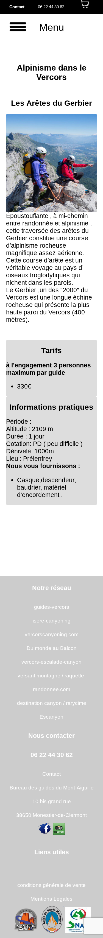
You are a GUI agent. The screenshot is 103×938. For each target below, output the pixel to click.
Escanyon (51, 717)
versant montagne (39, 675)
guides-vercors (51, 607)
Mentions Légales (51, 899)
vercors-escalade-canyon (51, 662)
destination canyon (39, 703)
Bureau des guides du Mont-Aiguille (52, 788)
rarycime (76, 703)
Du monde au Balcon (52, 648)
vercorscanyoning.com (52, 634)
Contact (16, 7)
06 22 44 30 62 (51, 7)
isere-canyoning (52, 621)
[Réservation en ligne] (85, 7)
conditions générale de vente (51, 885)
